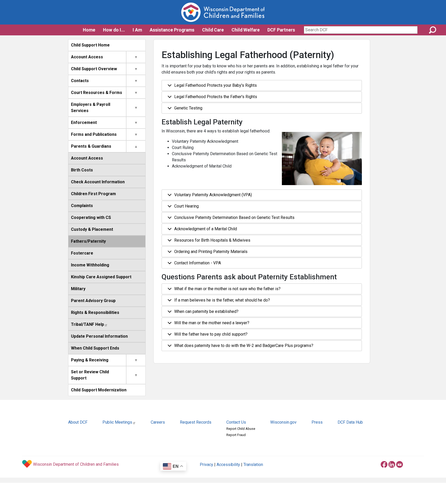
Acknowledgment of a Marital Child (205, 228)
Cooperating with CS (91, 217)
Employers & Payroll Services (90, 107)
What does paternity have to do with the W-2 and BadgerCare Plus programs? (243, 345)
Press (317, 422)
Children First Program (93, 193)
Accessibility (228, 464)
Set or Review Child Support (90, 375)
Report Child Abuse (240, 429)
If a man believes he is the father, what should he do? (222, 300)
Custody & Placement (92, 229)
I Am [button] (137, 30)
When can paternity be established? (206, 311)
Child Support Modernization (98, 389)
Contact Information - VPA (197, 262)
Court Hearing (186, 206)
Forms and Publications (94, 134)
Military (78, 288)
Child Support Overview (94, 68)
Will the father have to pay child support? (211, 334)
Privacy (206, 464)
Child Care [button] (213, 30)
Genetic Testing (188, 108)
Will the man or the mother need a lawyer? (211, 322)
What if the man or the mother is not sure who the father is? (227, 288)
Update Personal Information (99, 336)
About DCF (77, 422)
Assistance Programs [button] (172, 30)
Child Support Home (90, 45)
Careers (158, 422)
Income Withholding (90, 265)
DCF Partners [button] (281, 30)
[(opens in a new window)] (384, 463)
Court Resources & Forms (96, 92)
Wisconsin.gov (283, 422)
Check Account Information (98, 181)
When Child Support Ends (95, 348)
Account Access (87, 56)
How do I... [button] (114, 30)
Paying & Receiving (89, 360)
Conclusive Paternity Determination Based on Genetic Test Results (234, 217)
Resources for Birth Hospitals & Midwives (212, 240)
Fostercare (82, 253)
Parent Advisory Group (93, 300)
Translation (253, 464)
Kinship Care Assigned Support (101, 276)
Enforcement (84, 122)
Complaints (82, 205)
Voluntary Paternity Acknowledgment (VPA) (213, 194)
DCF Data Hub (350, 422)
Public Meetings (117, 422)
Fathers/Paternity (88, 241)
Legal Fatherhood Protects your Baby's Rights (215, 85)
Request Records (195, 422)
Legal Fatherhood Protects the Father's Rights (215, 96)
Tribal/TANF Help (87, 324)
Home (89, 30)
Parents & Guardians (91, 146)
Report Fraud (236, 435)
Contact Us (236, 422)
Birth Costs (82, 170)
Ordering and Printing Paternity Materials (211, 251)
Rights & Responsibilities (95, 312)
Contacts (80, 80)
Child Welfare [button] (246, 30)
